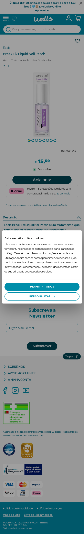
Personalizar (40, 296)
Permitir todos (42, 286)
